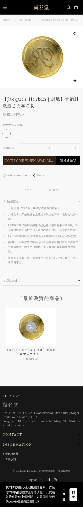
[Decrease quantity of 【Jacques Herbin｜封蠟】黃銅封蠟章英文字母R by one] (22, 147)
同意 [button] (73, 494)
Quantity (8, 148)
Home (7, 20)
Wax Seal (24, 20)
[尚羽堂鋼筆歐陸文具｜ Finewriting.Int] (41, 7)
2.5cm (6, 133)
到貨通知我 (68, 161)
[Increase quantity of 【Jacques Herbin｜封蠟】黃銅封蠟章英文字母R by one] (75, 147)
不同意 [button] (64, 494)
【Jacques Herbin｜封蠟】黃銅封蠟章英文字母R (30, 352)
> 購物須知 (9, 459)
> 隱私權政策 (11, 454)
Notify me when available (30, 161)
